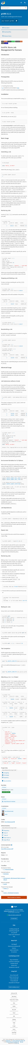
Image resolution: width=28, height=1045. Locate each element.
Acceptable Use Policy (13, 982)
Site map (21, 1042)
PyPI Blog (13, 944)
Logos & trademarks (14, 950)
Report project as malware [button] (14, 897)
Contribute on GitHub (13, 961)
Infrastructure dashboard (13, 946)
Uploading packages (13, 931)
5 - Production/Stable (8, 869)
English (5, 884)
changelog (6, 773)
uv (2, 88)
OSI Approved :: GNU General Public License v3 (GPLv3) (14, 879)
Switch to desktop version (14, 987)
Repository (6, 830)
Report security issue (14, 977)
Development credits (13, 967)
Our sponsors (14, 952)
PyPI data (4, 787)
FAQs (14, 936)
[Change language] (25, 2)
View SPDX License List (6, 849)
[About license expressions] (11, 845)
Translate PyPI (13, 963)
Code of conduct (13, 979)
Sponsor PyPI (14, 965)
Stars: (6, 833)
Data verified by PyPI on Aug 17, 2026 (9, 770)
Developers (6, 874)
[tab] (14, 28)
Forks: (6, 835)
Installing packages (13, 929)
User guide (13, 932)
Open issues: (7, 837)
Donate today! (14, 918)
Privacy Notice (13, 981)
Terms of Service (13, 975)
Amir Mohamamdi (9, 822)
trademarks (8, 1040)
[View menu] (21, 2)
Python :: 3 (5, 888)
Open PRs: (7, 840)
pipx (18, 88)
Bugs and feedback (14, 959)
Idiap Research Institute (9, 801)
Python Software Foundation (13, 910)
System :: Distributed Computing (11, 893)
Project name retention (13, 934)
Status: (14, 915)
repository (6, 777)
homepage (6, 775)
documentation (7, 781)
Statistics (14, 948)
